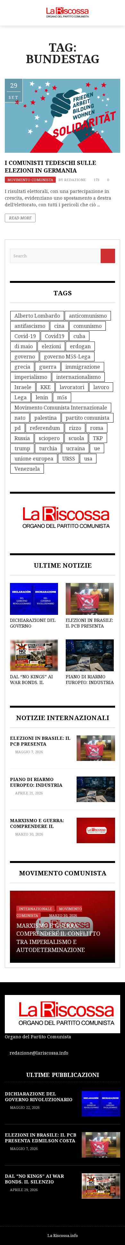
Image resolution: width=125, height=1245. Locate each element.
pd (17, 427)
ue (97, 448)
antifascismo (29, 325)
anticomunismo (88, 315)
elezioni (51, 346)
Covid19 (54, 336)
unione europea (33, 458)
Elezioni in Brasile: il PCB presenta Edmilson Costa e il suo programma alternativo (40, 1143)
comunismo (87, 325)
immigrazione (82, 366)
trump (22, 448)
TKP (98, 438)
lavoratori (72, 387)
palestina (45, 417)
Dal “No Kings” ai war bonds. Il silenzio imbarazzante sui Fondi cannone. (38, 1185)
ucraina (75, 448)
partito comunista (87, 417)
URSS (68, 458)
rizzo (75, 427)
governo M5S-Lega (67, 356)
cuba (79, 336)
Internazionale (35, 908)
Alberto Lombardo (37, 315)
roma (96, 427)
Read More (20, 218)
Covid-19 (25, 336)
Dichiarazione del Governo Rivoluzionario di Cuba (32, 629)
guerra (47, 366)
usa (88, 458)
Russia (22, 438)
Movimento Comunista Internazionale (60, 407)
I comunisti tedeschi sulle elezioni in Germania (50, 166)
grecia (22, 366)
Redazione (75, 179)
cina (59, 325)
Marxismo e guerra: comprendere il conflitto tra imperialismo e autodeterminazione (58, 938)
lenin (42, 397)
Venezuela (27, 468)
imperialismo (30, 376)
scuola (76, 438)
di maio (23, 346)
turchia (48, 448)
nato (19, 417)
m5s (62, 397)
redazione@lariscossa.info (39, 1053)
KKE (45, 387)
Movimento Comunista (30, 179)
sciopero (49, 438)
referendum (45, 427)
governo (24, 356)
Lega (20, 397)
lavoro (101, 387)
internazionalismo (78, 376)
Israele (22, 387)
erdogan (80, 346)
